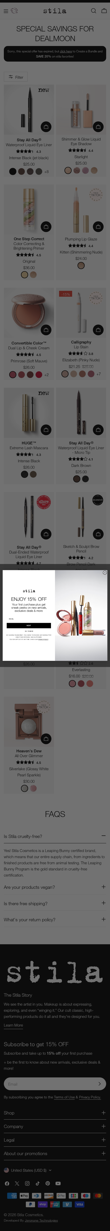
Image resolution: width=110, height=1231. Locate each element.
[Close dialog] (105, 572)
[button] (28, 631)
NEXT (29, 626)
